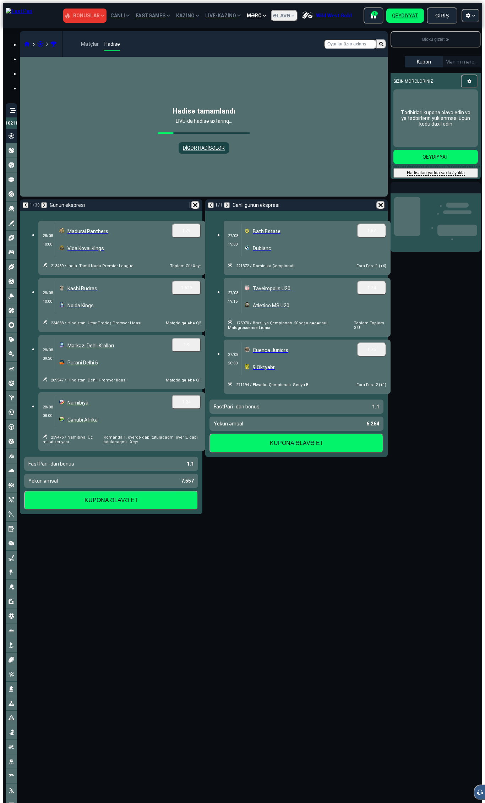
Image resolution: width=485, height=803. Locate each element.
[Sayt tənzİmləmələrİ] (470, 15)
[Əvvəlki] (25, 205)
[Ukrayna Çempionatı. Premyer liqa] (53, 44)
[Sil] (195, 205)
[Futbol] (40, 44)
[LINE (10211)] (27, 44)
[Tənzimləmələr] (469, 81)
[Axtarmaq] (381, 44)
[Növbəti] (44, 205)
